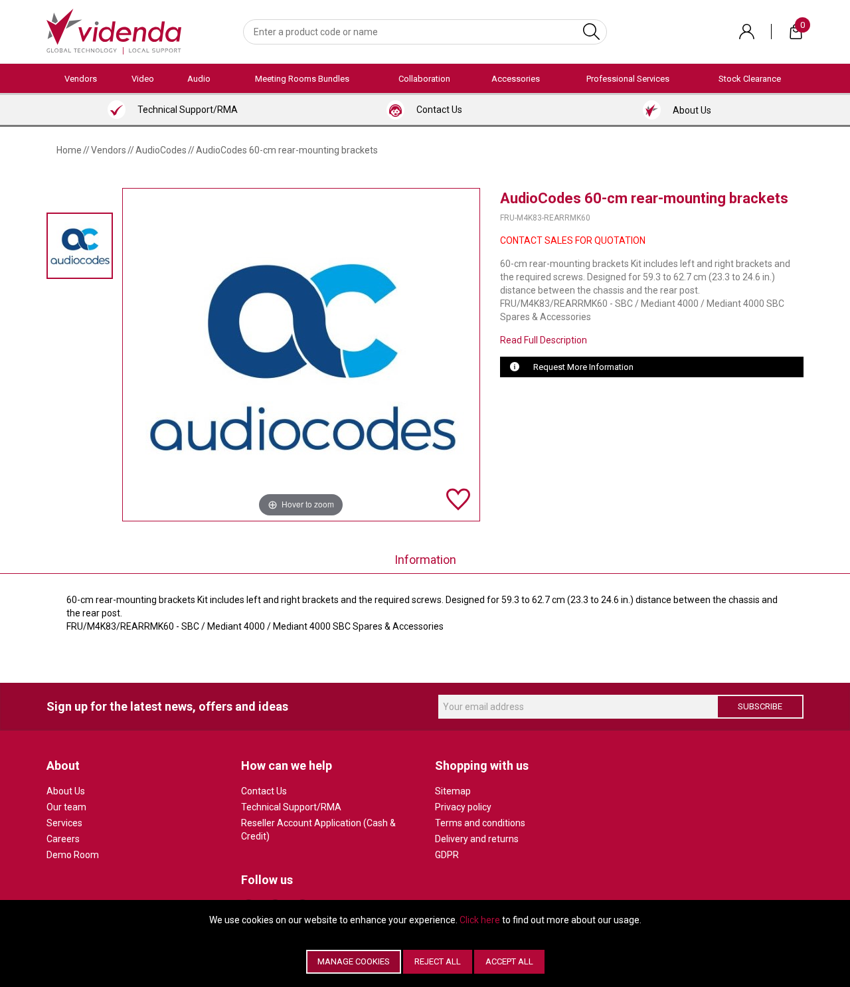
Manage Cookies (353, 961)
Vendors (80, 79)
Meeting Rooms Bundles (302, 79)
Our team (66, 807)
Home (69, 150)
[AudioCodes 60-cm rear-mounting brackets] (79, 245)
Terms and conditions (480, 823)
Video (142, 79)
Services (64, 823)
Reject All (437, 961)
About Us (65, 791)
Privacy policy (463, 807)
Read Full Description (543, 340)
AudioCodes (161, 150)
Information (425, 560)
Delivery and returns (477, 839)
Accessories (515, 79)
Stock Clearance (750, 79)
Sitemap (453, 791)
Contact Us (264, 791)
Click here (480, 920)
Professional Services (627, 79)
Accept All (509, 961)
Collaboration (424, 79)
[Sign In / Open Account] (746, 31)
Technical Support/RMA (291, 807)
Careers (63, 839)
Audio (199, 79)
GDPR (447, 855)
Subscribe (760, 706)
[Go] (591, 32)
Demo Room (72, 855)
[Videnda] (113, 30)
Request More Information (583, 367)
